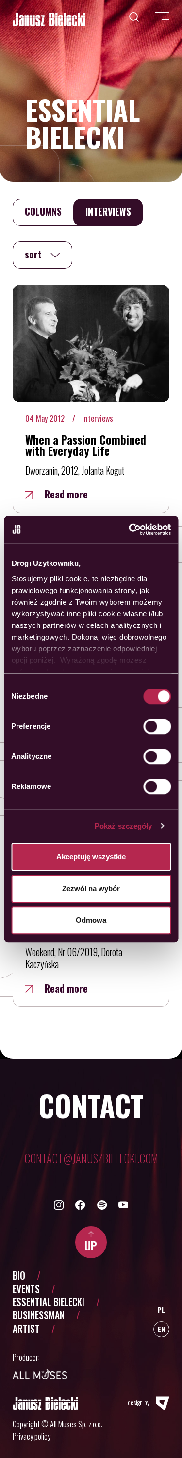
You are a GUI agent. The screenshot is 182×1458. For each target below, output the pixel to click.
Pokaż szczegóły (123, 826)
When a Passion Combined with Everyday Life (85, 445)
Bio (19, 1275)
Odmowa (91, 920)
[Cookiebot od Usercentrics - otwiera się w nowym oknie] (129, 529)
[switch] (157, 726)
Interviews (97, 418)
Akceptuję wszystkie (91, 856)
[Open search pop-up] (134, 16)
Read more (66, 494)
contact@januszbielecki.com (91, 1158)
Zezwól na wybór (91, 888)
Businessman (39, 1315)
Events (26, 1289)
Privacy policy (31, 1436)
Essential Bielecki (48, 1302)
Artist (26, 1329)
